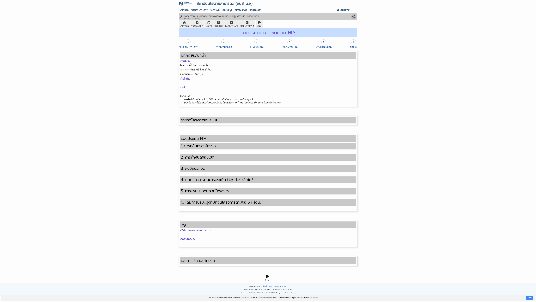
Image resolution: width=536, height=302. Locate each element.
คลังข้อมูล (227, 10)
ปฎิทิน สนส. (241, 10)
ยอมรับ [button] (530, 297)
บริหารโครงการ (199, 10)
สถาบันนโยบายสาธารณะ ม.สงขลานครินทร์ (274, 286)
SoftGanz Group (290, 293)
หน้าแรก (184, 10)
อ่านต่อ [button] (315, 298)
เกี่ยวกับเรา (256, 10)
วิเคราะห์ (215, 10)
